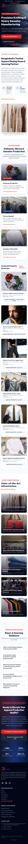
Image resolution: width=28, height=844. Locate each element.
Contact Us (4, 799)
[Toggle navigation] (25, 5)
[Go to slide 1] (11, 44)
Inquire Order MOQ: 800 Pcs (14, 399)
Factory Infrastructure (6, 814)
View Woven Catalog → (9, 224)
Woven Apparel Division (7, 810)
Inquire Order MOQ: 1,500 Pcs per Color (14, 334)
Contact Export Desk (9, 38)
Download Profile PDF (7, 801)
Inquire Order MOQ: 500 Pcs (14, 464)
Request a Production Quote (15, 731)
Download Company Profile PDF (15, 738)
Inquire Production (8, 43)
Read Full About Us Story (7, 99)
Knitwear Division (5, 808)
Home (2, 790)
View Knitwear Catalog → (10, 191)
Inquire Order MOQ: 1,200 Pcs (14, 367)
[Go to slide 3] (15, 44)
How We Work (4, 795)
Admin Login (14, 839)
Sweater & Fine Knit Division (8, 812)
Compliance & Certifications (8, 816)
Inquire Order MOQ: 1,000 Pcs (14, 432)
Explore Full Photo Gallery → (8, 489)
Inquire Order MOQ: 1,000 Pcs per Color (14, 300)
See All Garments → (22, 267)
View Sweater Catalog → (10, 257)
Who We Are (4, 797)
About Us (3, 793)
